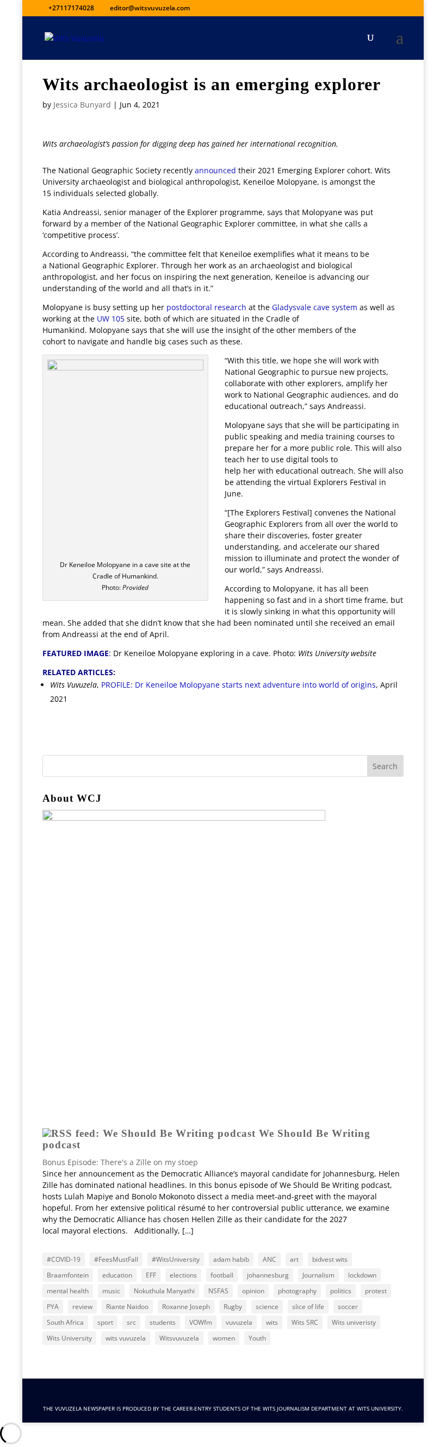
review (82, 1306)
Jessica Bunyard (82, 104)
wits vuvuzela (126, 1338)
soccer (348, 1306)
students (163, 1322)
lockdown (362, 1275)
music (111, 1290)
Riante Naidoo (127, 1306)
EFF (151, 1275)
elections (183, 1275)
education (117, 1275)
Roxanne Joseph (186, 1306)
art (294, 1259)
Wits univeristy (354, 1322)
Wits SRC (305, 1322)
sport (105, 1322)
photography (297, 1290)
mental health (68, 1290)
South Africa (65, 1322)
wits (272, 1322)
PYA (53, 1306)
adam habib (231, 1259)
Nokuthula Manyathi (164, 1290)
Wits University (69, 1338)
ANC (269, 1259)
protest (376, 1290)
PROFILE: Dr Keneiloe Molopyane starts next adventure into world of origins (238, 685)
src (131, 1322)
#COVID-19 (63, 1259)
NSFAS (218, 1290)
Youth (257, 1338)
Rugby (233, 1306)
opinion (253, 1290)
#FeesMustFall (116, 1259)
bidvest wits (330, 1259)
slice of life (308, 1306)
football (221, 1275)
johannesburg (268, 1275)
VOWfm (200, 1322)
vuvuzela (239, 1322)
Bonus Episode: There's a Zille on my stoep (120, 1162)
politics (340, 1290)
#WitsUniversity (176, 1259)
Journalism (318, 1275)
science (267, 1306)
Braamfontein (68, 1275)
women (224, 1338)
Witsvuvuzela (179, 1338)
